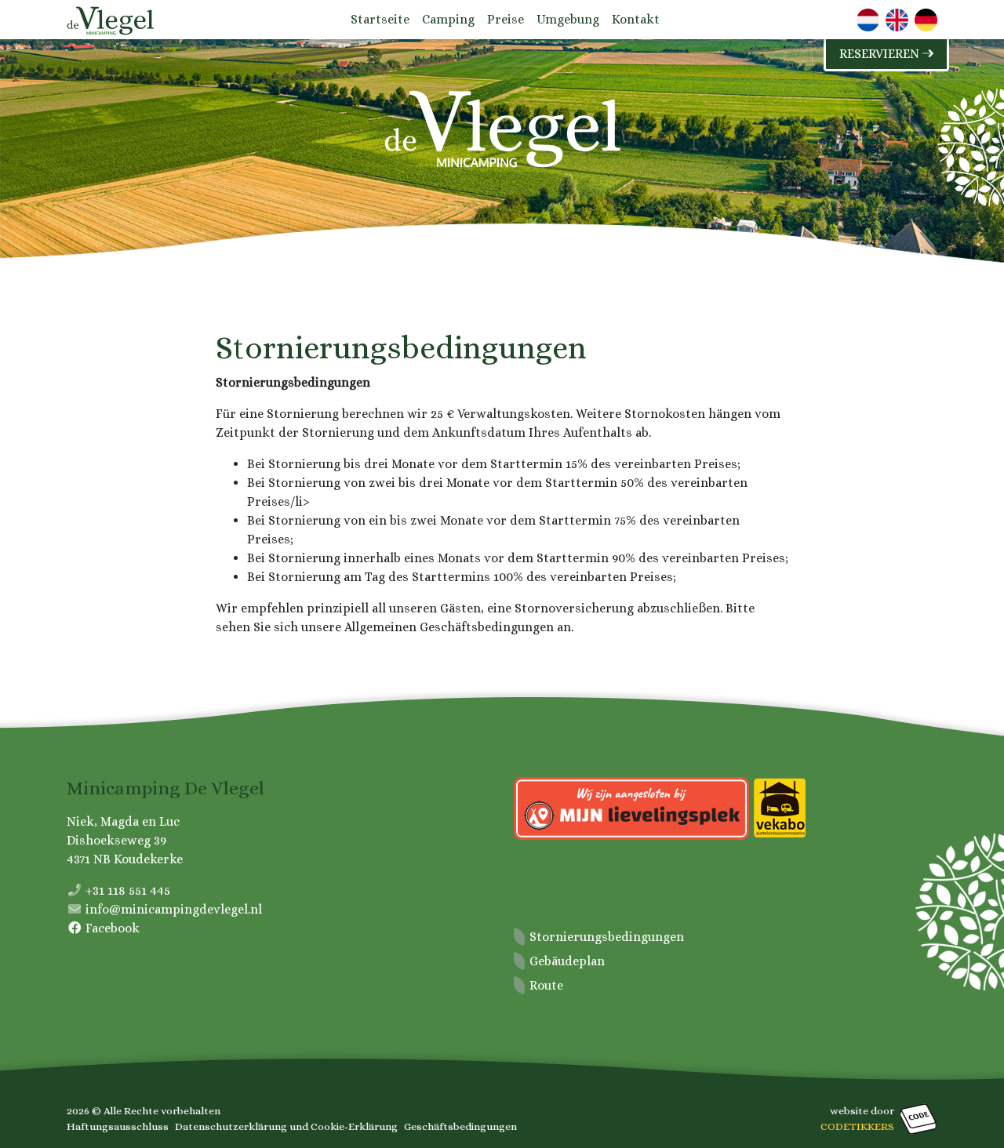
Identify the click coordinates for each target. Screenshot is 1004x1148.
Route (546, 985)
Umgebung (568, 19)
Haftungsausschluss (118, 1126)
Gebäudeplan (567, 961)
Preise (505, 19)
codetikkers (857, 1126)
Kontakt (636, 19)
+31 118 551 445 (127, 890)
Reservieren (880, 53)
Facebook (112, 928)
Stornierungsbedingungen (606, 936)
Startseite (380, 19)
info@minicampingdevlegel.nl (173, 909)
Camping (448, 19)
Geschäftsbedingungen (460, 1126)
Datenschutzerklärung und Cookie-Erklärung (286, 1126)
